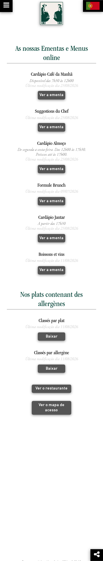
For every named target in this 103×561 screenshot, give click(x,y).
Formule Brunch (51, 185)
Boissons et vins (51, 254)
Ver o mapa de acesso (51, 407)
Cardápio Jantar (51, 217)
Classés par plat (51, 321)
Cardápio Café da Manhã (51, 74)
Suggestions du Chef (51, 111)
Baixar (52, 336)
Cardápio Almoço (51, 143)
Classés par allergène (51, 353)
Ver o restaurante (51, 388)
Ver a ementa (51, 95)
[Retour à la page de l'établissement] (51, 13)
